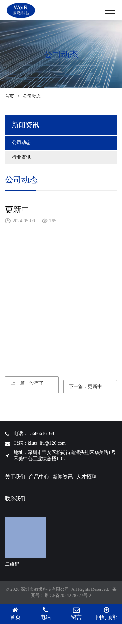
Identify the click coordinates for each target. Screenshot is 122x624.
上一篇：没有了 (27, 383)
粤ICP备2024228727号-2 (68, 595)
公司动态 (21, 142)
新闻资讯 (63, 477)
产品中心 (39, 477)
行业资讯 (21, 157)
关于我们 (15, 477)
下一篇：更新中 (85, 386)
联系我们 (15, 498)
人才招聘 (86, 477)
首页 (9, 96)
